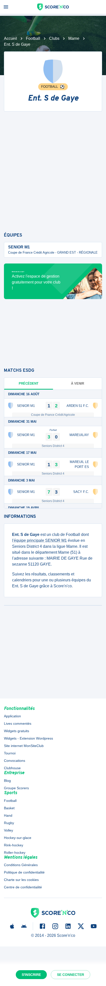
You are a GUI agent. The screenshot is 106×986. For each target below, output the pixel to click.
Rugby (9, 823)
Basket (9, 808)
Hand (8, 815)
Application (12, 716)
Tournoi (10, 753)
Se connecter (70, 975)
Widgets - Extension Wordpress (28, 738)
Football (33, 38)
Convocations (14, 761)
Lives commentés (17, 723)
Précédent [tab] (28, 383)
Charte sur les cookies (21, 880)
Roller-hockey (14, 853)
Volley (8, 830)
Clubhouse (12, 768)
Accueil (10, 38)
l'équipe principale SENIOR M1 (39, 540)
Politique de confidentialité (24, 872)
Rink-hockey (13, 845)
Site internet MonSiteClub (24, 746)
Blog (7, 781)
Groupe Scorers (16, 788)
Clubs (54, 38)
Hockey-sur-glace (17, 838)
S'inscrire (31, 975)
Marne (73, 38)
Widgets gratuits (16, 731)
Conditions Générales (21, 865)
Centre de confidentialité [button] (23, 887)
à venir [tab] (77, 383)
